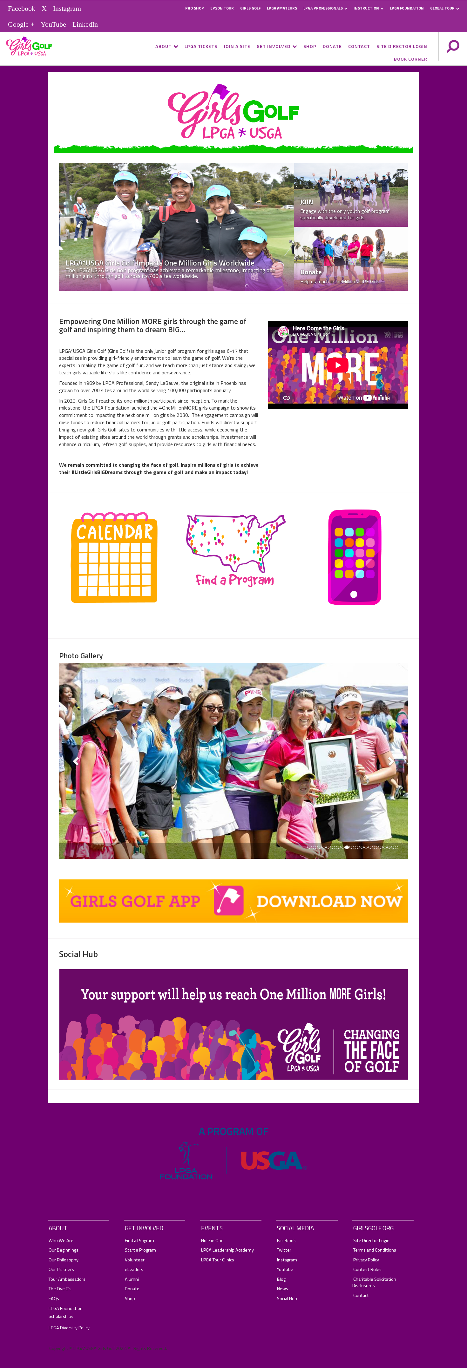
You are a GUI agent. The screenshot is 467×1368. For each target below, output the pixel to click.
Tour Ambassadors (67, 1279)
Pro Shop (194, 8)
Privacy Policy (366, 1260)
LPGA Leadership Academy (227, 1250)
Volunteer (135, 1260)
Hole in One (212, 1240)
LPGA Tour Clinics (217, 1260)
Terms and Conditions (374, 1250)
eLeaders (134, 1269)
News (282, 1289)
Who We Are (61, 1240)
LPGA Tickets (201, 46)
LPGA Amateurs (282, 8)
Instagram (67, 8)
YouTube (53, 24)
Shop (309, 46)
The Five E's (60, 1289)
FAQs (54, 1298)
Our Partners (61, 1269)
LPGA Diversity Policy (69, 1328)
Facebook (21, 8)
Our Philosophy (63, 1260)
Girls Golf (250, 8)
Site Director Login (401, 46)
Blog (281, 1279)
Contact (359, 46)
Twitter (284, 1250)
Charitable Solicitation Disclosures (374, 1282)
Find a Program (139, 1240)
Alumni (132, 1279)
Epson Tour (222, 8)
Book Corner (410, 59)
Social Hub (287, 1298)
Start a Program (140, 1250)
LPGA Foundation (407, 8)
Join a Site (237, 46)
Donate (332, 46)
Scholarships (61, 1316)
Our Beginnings (63, 1250)
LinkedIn (85, 24)
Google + (21, 24)
